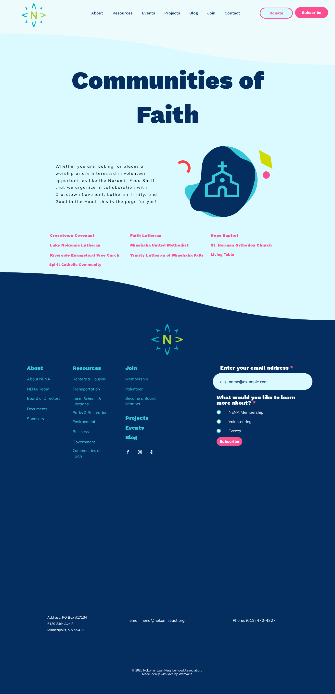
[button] (98, 13)
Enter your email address (254, 368)
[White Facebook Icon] (127, 452)
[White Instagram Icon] (139, 452)
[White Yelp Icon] (152, 452)
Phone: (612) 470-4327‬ (255, 620)
